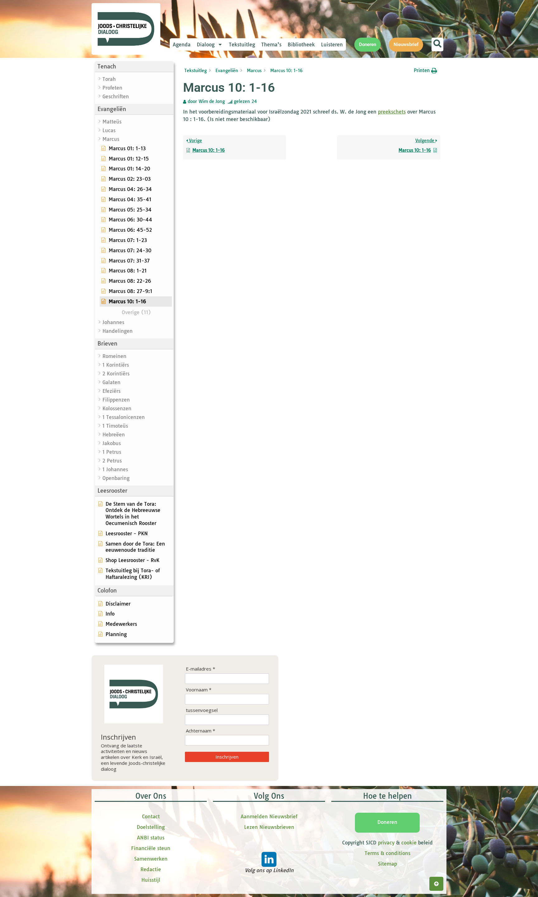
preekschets (392, 112)
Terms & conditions (387, 853)
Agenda (182, 44)
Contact (151, 816)
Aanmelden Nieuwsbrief (269, 816)
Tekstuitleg (242, 44)
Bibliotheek (301, 44)
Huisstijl (150, 880)
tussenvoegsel (202, 710)
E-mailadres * (200, 669)
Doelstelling (151, 827)
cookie (409, 842)
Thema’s (271, 44)
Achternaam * (200, 731)
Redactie (150, 869)
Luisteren (332, 44)
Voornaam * (198, 690)
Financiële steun (150, 848)
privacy (386, 842)
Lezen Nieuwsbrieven (269, 827)
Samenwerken (151, 859)
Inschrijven (226, 757)
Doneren (387, 822)
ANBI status (150, 837)
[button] (134, 66)
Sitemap (387, 864)
